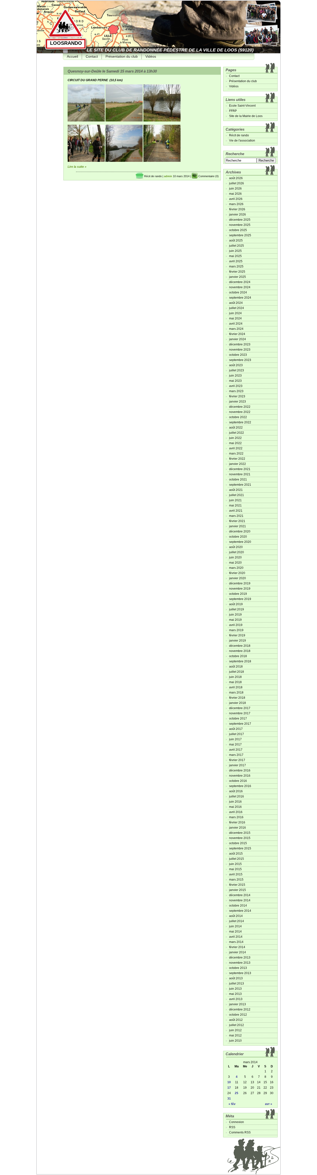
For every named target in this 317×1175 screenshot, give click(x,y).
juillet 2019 (236, 609)
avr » (268, 1104)
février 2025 (237, 271)
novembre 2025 (239, 225)
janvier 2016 (237, 827)
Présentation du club (122, 56)
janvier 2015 (237, 890)
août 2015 (236, 853)
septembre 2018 (240, 661)
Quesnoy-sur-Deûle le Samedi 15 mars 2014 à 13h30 (112, 71)
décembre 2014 (239, 895)
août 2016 (236, 791)
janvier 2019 (237, 640)
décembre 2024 (239, 282)
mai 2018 (235, 682)
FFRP (233, 111)
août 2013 (236, 978)
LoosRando (66, 43)
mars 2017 (236, 755)
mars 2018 (236, 692)
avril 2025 (235, 261)
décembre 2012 (239, 1009)
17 (229, 1087)
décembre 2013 (239, 957)
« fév (232, 1104)
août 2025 (236, 240)
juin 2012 (235, 1030)
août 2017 (236, 729)
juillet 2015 (236, 859)
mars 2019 (236, 630)
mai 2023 (235, 381)
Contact (92, 56)
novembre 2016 (239, 775)
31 (229, 1098)
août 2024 (236, 303)
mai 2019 (235, 620)
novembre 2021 (239, 474)
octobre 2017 (238, 718)
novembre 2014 (239, 900)
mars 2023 (236, 391)
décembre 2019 (239, 583)
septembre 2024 (240, 297)
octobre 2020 (238, 536)
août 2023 (236, 365)
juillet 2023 (236, 370)
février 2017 (237, 760)
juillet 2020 (236, 552)
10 (229, 1082)
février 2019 (237, 635)
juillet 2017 (236, 734)
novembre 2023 (239, 349)
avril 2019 (235, 625)
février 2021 (237, 521)
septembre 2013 (240, 973)
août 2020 (236, 547)
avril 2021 (235, 510)
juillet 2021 (236, 495)
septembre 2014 (240, 910)
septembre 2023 (240, 360)
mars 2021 (236, 516)
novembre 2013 (239, 962)
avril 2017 (235, 749)
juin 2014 (235, 926)
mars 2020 (236, 568)
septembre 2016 (240, 786)
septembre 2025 (240, 235)
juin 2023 (235, 375)
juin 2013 (235, 988)
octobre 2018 (238, 656)
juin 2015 (235, 864)
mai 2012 (235, 1035)
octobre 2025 (238, 230)
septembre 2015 (240, 848)
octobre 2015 (238, 843)
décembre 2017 (239, 708)
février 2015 (237, 885)
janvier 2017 (237, 765)
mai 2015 (235, 869)
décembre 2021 (239, 469)
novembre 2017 (239, 713)
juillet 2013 (236, 983)
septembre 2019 (240, 599)
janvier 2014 (237, 952)
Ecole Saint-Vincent (242, 105)
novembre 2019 (239, 588)
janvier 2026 (237, 214)
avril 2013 (235, 999)
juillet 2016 (236, 796)
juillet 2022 (236, 432)
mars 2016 (236, 817)
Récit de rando (153, 176)
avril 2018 (235, 687)
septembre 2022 (240, 422)
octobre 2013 (238, 968)
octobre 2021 (238, 479)
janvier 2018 (237, 703)
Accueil (72, 56)
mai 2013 (235, 994)
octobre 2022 (238, 417)
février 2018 (237, 697)
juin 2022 (235, 438)
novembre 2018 (239, 651)
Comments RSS (240, 1132)
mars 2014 (236, 942)
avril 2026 (235, 199)
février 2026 (237, 209)
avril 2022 (235, 448)
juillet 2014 (236, 921)
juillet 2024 (236, 308)
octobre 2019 (238, 594)
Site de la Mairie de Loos (246, 116)
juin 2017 (235, 739)
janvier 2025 (237, 277)
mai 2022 (235, 443)
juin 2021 (235, 500)
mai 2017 (235, 744)
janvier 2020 (237, 578)
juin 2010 (235, 1040)
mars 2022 (236, 453)
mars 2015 (236, 879)
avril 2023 (235, 386)
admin (168, 176)
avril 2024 (235, 323)
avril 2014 (235, 936)
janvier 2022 (237, 464)
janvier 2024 (237, 339)
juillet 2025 (236, 245)
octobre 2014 (238, 905)
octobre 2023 (238, 355)
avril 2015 (235, 874)
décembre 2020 (239, 531)
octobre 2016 (238, 781)
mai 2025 (235, 256)
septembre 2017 (240, 723)
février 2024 (237, 334)
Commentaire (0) (208, 176)
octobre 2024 (238, 292)
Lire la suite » (77, 166)
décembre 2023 (239, 344)
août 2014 (236, 916)
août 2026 (236, 178)
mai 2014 (235, 931)
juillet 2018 (236, 671)
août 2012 (236, 1020)
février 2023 (237, 396)
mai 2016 (235, 807)
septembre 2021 (240, 484)
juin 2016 (235, 801)
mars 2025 (236, 266)
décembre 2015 (239, 833)
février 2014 (237, 947)
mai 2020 (235, 562)
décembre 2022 (239, 406)
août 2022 (236, 427)
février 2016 (237, 822)
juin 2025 (235, 251)
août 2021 (236, 490)
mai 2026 (235, 193)
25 (236, 1093)
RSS (232, 1127)
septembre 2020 (240, 542)
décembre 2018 (239, 645)
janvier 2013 (237, 1004)
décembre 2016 (239, 770)
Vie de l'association (242, 140)
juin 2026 (235, 188)
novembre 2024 (239, 287)
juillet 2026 (236, 183)
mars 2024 (236, 329)
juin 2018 (235, 677)
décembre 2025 (239, 219)
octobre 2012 (238, 1014)
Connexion (236, 1122)
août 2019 (236, 604)
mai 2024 (235, 318)
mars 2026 (236, 204)
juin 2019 (235, 614)
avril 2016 (235, 812)
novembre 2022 (239, 412)
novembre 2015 (239, 838)
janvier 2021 (237, 526)
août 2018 (236, 666)
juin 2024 (235, 313)
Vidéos (150, 56)
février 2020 (237, 573)
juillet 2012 (236, 1025)
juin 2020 (235, 557)
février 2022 (237, 458)
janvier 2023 (237, 401)
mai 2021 (235, 505)
